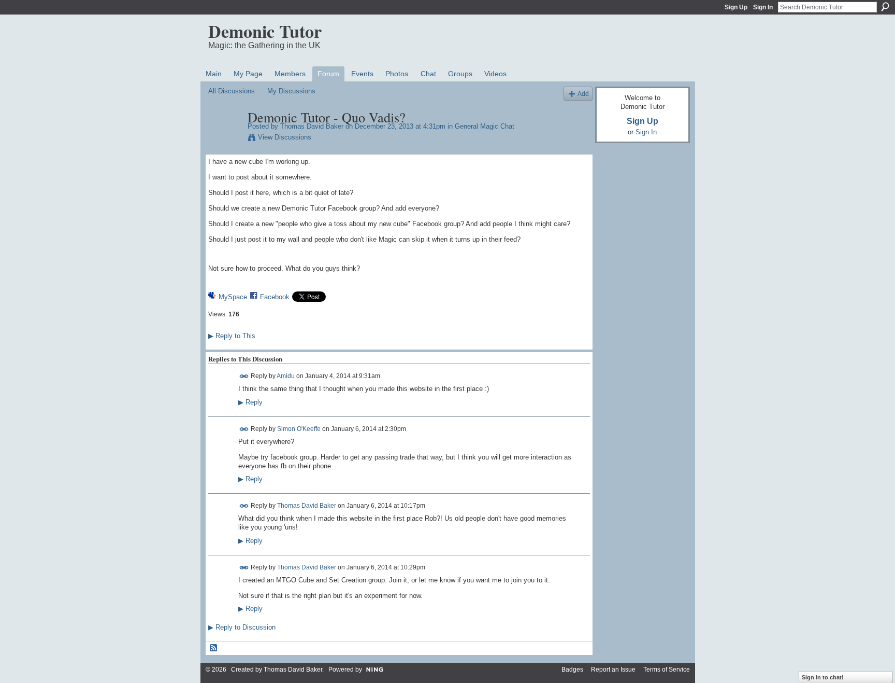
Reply (250, 402)
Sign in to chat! (823, 677)
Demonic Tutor (265, 31)
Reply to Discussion (242, 627)
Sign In (763, 7)
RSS (214, 648)
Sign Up (736, 7)
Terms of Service (666, 669)
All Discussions (231, 91)
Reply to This (231, 336)
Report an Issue (613, 669)
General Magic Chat (484, 126)
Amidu (286, 376)
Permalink (244, 376)
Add (583, 93)
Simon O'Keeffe (299, 428)
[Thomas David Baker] (224, 139)
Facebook (275, 297)
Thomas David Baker (311, 126)
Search (885, 6)
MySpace (233, 297)
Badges (572, 669)
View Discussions (284, 137)
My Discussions (291, 91)
